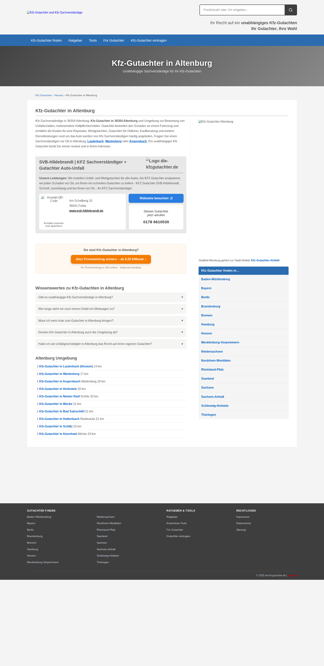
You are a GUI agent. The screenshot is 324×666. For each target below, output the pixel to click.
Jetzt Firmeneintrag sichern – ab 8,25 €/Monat (111, 259)
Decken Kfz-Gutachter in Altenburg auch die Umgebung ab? (78, 332)
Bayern (206, 288)
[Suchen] (291, 10)
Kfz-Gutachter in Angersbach (59, 381)
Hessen (58, 95)
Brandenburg (210, 306)
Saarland (207, 378)
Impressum (243, 516)
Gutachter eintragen (178, 536)
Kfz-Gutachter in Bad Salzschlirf (61, 411)
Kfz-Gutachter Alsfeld (265, 260)
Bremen (206, 315)
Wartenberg (113, 141)
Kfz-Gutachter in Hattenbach (59, 418)
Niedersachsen (212, 351)
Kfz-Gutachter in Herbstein (58, 388)
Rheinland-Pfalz (212, 369)
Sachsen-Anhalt (212, 396)
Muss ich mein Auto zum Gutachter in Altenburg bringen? (75, 320)
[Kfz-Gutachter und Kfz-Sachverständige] (54, 12)
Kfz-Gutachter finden (46, 40)
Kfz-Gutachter (43, 95)
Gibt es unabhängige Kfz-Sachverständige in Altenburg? (75, 297)
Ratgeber (75, 40)
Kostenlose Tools (176, 523)
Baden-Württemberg (215, 279)
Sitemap (241, 529)
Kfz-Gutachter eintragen (149, 40)
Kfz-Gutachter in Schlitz (56, 426)
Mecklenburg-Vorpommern (220, 342)
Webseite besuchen (154, 198)
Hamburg (207, 324)
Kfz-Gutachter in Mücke (55, 403)
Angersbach (138, 141)
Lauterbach (95, 141)
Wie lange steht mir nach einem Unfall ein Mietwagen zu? (76, 308)
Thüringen (208, 414)
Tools (93, 40)
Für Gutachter (113, 40)
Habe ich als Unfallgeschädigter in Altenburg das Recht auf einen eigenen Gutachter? (95, 343)
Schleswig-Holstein (215, 405)
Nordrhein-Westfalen (216, 360)
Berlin (205, 297)
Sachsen (207, 387)
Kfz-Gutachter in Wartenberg (59, 373)
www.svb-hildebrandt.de (86, 210)
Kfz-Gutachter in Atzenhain (58, 433)
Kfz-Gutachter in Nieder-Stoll (59, 396)
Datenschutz (243, 523)
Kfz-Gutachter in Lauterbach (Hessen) (66, 366)
